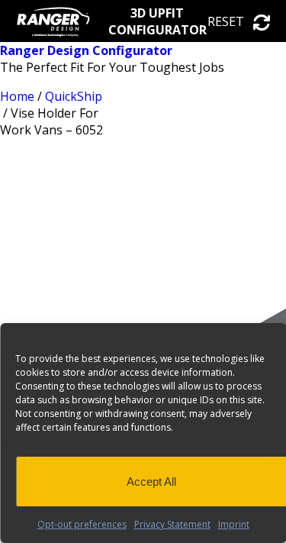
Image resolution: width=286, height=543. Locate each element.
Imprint (233, 524)
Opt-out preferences (82, 524)
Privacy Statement (172, 524)
